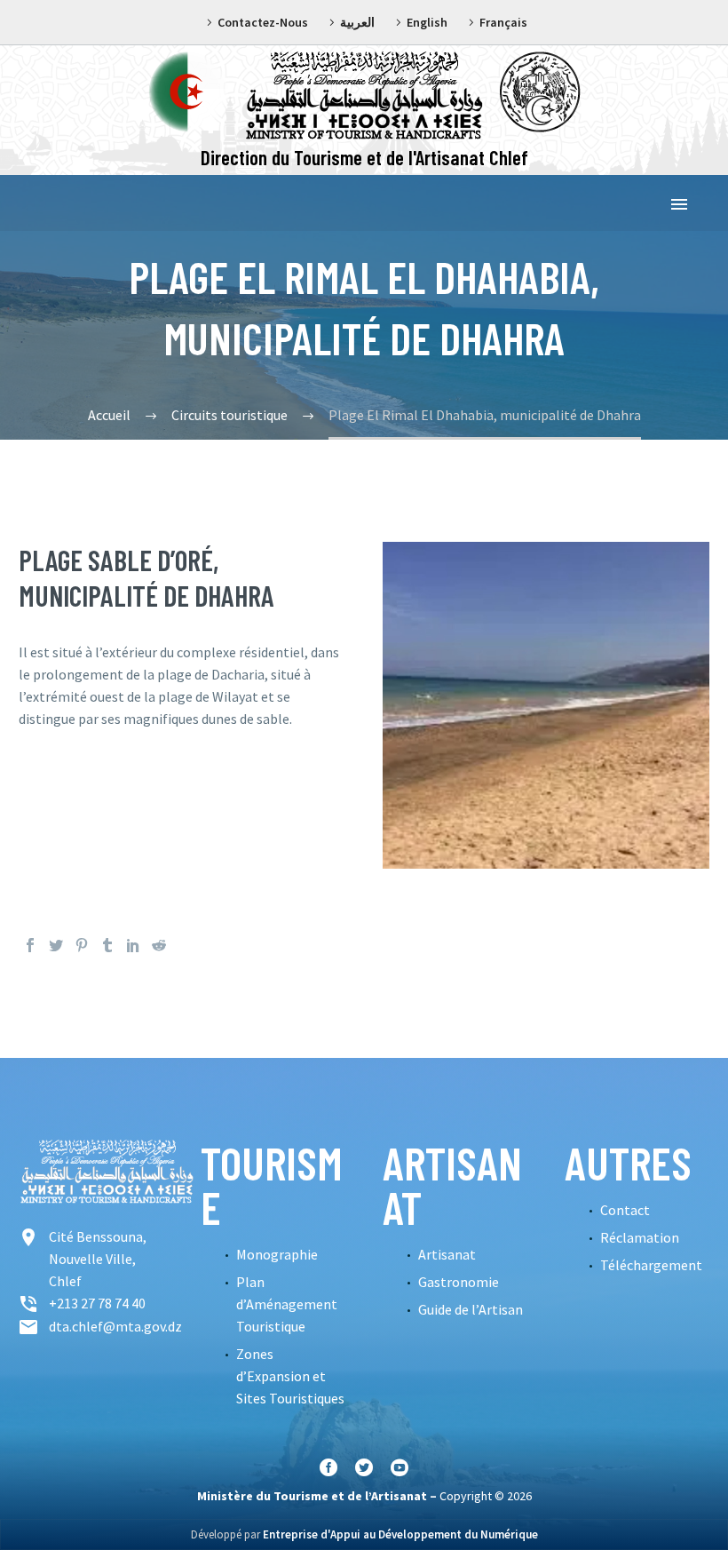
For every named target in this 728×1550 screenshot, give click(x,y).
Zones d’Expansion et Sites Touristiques (290, 1376)
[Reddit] (159, 945)
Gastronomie (458, 1282)
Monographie (277, 1254)
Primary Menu (679, 204)
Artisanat (447, 1254)
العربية (357, 22)
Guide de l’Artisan (470, 1309)
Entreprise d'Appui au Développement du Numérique (400, 1534)
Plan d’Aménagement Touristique (286, 1304)
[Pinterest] (82, 945)
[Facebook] (30, 945)
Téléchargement (651, 1265)
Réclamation (639, 1237)
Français (503, 22)
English (427, 22)
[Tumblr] (107, 945)
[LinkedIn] (133, 945)
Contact (625, 1210)
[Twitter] (56, 945)
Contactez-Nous (263, 22)
